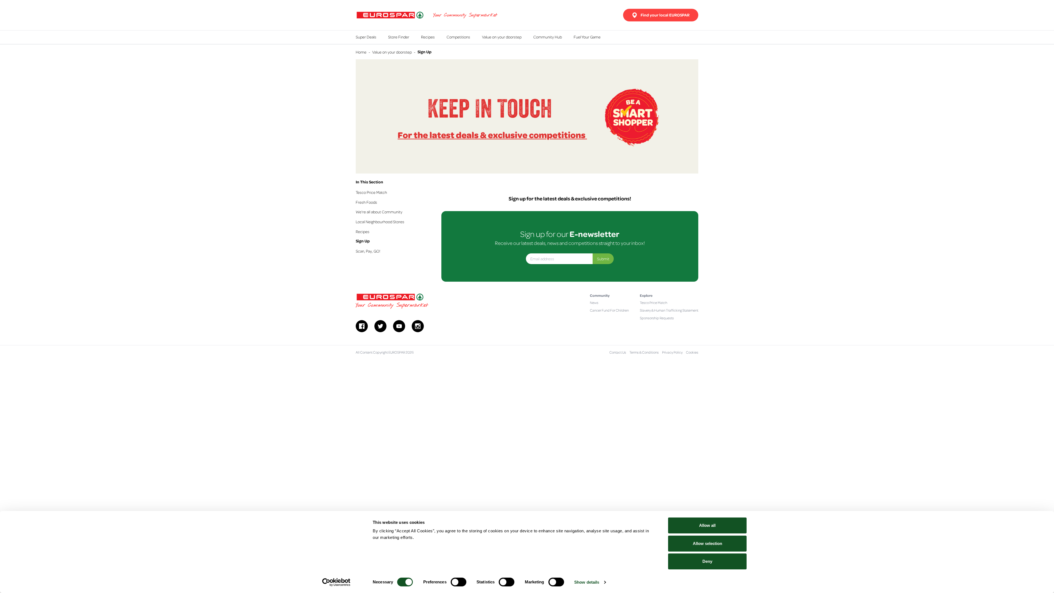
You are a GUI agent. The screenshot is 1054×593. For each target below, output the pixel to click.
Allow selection (707, 543)
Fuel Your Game (587, 36)
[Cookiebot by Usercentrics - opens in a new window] (336, 582)
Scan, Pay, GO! (368, 250)
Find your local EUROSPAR (665, 15)
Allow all (707, 525)
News (594, 302)
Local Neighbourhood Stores (380, 221)
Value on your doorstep (502, 36)
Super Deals (366, 36)
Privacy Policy (672, 352)
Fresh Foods (366, 202)
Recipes (428, 36)
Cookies (692, 352)
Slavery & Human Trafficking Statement (669, 310)
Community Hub (547, 36)
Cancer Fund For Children (609, 310)
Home (361, 51)
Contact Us (617, 352)
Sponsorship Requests (657, 318)
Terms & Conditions (644, 352)
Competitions (458, 36)
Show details (586, 582)
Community (600, 295)
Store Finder (398, 36)
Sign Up (363, 241)
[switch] (458, 582)
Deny (707, 561)
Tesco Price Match (371, 192)
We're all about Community (379, 211)
